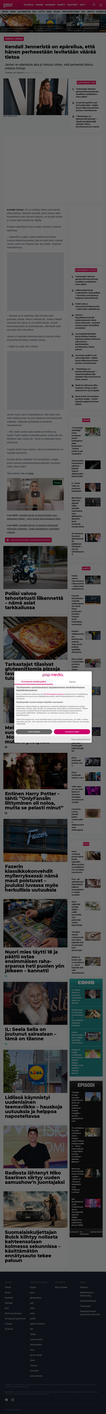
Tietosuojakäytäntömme (80, 739)
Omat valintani (34, 731)
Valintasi (72, 682)
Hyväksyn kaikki (72, 731)
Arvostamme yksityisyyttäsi (33, 681)
